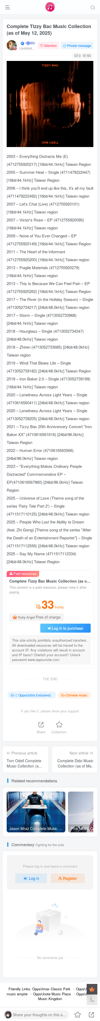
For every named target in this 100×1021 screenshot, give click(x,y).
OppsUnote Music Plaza (52, 993)
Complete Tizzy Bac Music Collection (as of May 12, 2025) (49, 29)
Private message (79, 45)
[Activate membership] (92, 989)
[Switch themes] (92, 1000)
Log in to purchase (67, 628)
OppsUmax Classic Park (51, 988)
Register (70, 878)
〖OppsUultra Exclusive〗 (34, 695)
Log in (34, 878)
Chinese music (76, 695)
